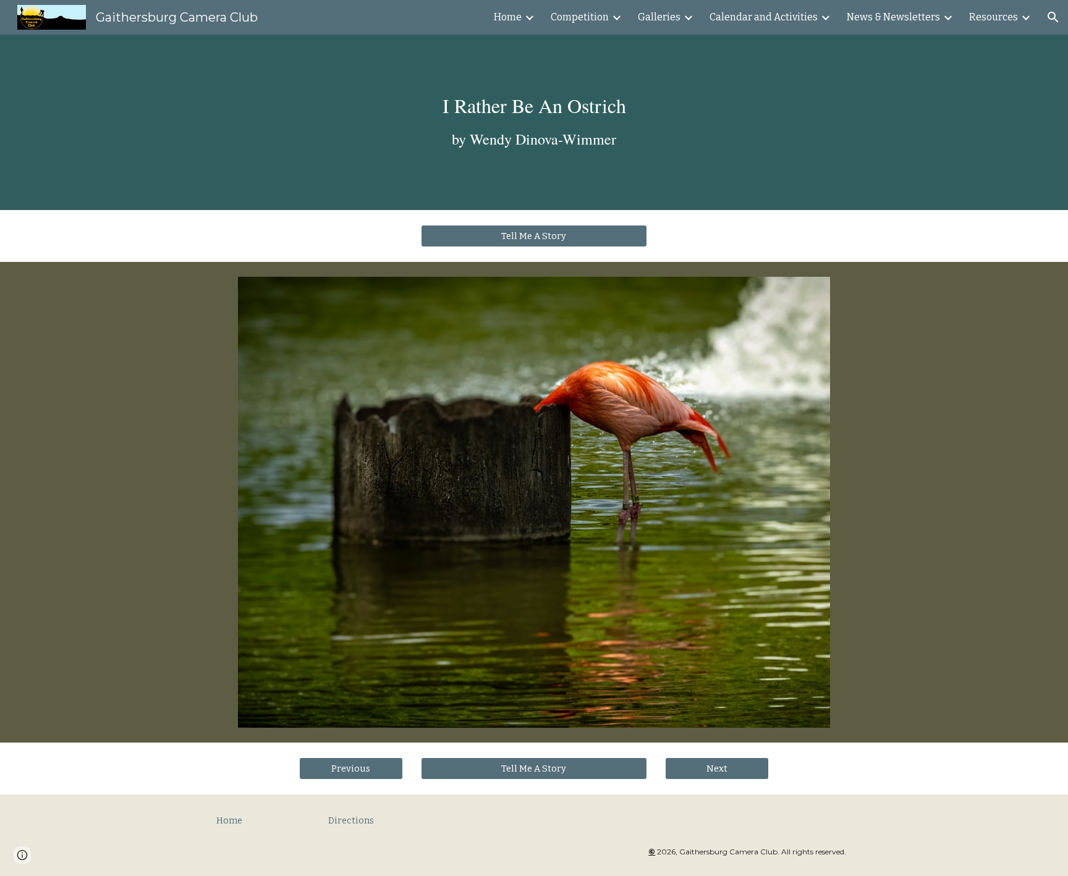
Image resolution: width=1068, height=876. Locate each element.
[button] (1053, 17)
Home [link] (508, 17)
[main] (534, 122)
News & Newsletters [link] (893, 17)
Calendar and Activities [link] (764, 17)
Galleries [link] (659, 17)
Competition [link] (580, 17)
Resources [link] (993, 17)
